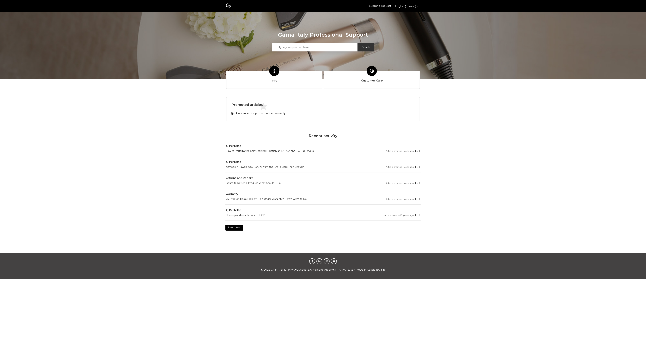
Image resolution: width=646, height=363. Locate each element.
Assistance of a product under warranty (260, 113)
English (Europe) (406, 6)
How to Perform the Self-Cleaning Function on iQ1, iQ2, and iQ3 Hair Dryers (269, 150)
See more (235, 227)
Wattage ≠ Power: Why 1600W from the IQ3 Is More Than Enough (264, 166)
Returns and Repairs (239, 178)
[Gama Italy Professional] (228, 6)
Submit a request (380, 5)
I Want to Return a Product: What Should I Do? (253, 183)
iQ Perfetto (233, 146)
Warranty (231, 194)
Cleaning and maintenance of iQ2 (245, 215)
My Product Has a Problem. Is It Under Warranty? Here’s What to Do (266, 198)
